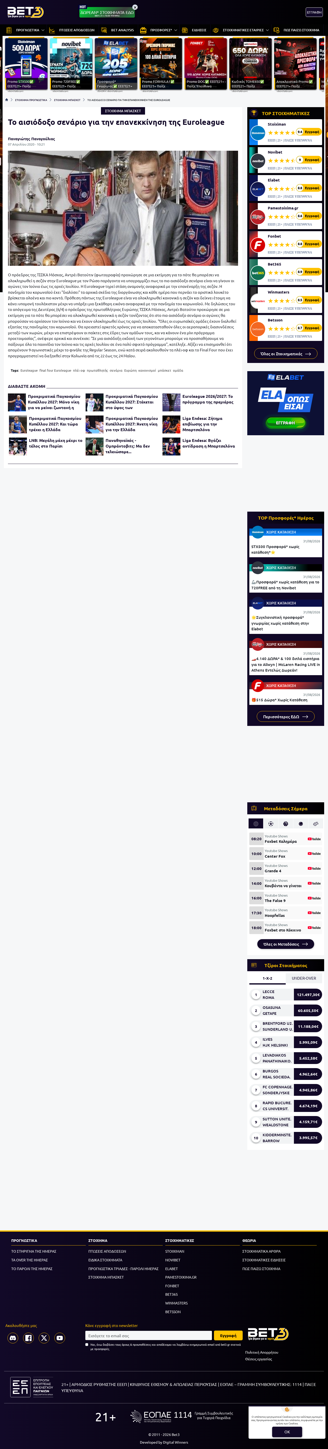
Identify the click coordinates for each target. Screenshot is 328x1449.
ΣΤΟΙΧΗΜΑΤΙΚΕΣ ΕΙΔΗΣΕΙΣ (264, 1260)
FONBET (172, 1285)
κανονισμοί (147, 370)
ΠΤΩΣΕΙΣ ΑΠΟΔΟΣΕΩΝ (107, 1251)
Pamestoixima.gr (283, 207)
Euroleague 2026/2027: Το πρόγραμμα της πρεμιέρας (207, 398)
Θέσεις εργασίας (258, 1358)
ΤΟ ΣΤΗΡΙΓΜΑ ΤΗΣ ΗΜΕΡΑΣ (33, 1251)
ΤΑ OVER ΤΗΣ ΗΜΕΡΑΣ (29, 1260)
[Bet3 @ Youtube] (59, 1338)
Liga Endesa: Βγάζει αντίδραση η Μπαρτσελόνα (208, 443)
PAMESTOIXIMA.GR (181, 1277)
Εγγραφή (228, 1335)
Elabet (274, 180)
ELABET (171, 1268)
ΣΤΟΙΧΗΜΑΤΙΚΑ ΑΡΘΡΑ (261, 1251)
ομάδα (178, 370)
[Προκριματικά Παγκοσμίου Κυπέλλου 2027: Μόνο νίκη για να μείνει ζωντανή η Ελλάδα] (17, 402)
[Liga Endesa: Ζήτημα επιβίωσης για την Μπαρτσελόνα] (171, 424)
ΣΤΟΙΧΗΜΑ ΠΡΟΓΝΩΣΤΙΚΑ (31, 99)
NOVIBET (172, 1260)
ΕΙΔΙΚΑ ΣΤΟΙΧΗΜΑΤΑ (105, 1260)
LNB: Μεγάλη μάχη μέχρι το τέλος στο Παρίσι (56, 443)
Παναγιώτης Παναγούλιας (31, 138)
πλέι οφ (79, 370)
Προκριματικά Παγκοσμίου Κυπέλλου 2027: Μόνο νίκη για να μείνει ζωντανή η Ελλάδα (54, 401)
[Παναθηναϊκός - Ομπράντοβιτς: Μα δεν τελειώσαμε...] (95, 446)
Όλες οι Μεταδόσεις (281, 944)
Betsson (275, 319)
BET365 (171, 1294)
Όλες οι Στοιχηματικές (282, 353)
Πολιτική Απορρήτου (261, 1352)
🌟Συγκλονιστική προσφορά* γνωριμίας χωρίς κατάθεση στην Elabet (280, 623)
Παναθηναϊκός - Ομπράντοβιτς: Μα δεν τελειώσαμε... (128, 446)
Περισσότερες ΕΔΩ (281, 716)
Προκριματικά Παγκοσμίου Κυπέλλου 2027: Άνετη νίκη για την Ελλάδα (132, 424)
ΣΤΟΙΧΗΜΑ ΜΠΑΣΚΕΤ (67, 99)
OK (287, 1431)
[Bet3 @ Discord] (12, 1338)
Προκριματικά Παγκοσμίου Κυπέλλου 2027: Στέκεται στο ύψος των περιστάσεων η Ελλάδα (132, 401)
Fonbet (274, 236)
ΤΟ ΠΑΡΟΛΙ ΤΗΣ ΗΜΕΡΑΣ (32, 1268)
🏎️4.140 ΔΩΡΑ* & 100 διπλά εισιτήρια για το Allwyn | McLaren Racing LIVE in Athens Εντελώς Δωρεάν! (285, 664)
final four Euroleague (55, 370)
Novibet (275, 152)
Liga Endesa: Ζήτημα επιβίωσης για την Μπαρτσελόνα (202, 424)
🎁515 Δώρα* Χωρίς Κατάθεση (279, 699)
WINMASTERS (176, 1303)
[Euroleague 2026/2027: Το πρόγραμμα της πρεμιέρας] (171, 402)
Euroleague (29, 370)
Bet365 (274, 264)
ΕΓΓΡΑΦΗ (314, 12)
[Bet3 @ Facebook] (28, 1338)
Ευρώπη (130, 370)
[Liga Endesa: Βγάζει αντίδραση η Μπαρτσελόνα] (171, 446)
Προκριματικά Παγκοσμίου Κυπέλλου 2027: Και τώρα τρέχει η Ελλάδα (55, 424)
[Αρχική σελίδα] (6, 99)
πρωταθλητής (97, 370)
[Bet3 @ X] (44, 1338)
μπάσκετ (164, 370)
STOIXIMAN (174, 1251)
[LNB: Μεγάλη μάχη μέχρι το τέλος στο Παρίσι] (18, 446)
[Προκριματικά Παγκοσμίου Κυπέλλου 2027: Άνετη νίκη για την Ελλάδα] (95, 424)
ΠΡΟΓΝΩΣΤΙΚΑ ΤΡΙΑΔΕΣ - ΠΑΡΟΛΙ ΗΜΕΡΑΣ (123, 1268)
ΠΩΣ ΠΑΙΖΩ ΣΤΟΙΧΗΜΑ (261, 1268)
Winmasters (278, 292)
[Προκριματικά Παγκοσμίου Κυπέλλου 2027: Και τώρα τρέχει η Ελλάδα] (18, 424)
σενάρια (116, 370)
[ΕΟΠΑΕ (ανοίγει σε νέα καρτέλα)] (181, 1416)
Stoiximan (277, 124)
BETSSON (173, 1311)
